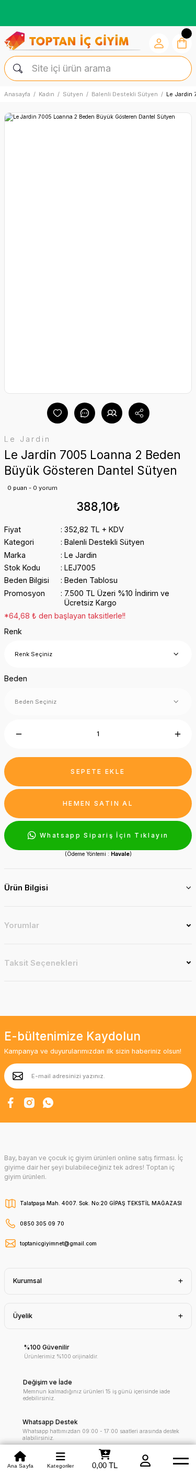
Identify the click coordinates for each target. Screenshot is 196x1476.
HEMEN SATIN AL (98, 803)
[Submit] (17, 1076)
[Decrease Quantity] (18, 734)
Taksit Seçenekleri (41, 963)
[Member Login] (145, 1460)
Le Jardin (80, 555)
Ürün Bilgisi (26, 888)
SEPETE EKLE (98, 771)
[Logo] (72, 41)
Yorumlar (21, 925)
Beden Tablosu (91, 580)
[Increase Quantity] (177, 734)
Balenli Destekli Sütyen (104, 541)
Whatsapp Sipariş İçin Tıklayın (104, 835)
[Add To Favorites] (57, 413)
